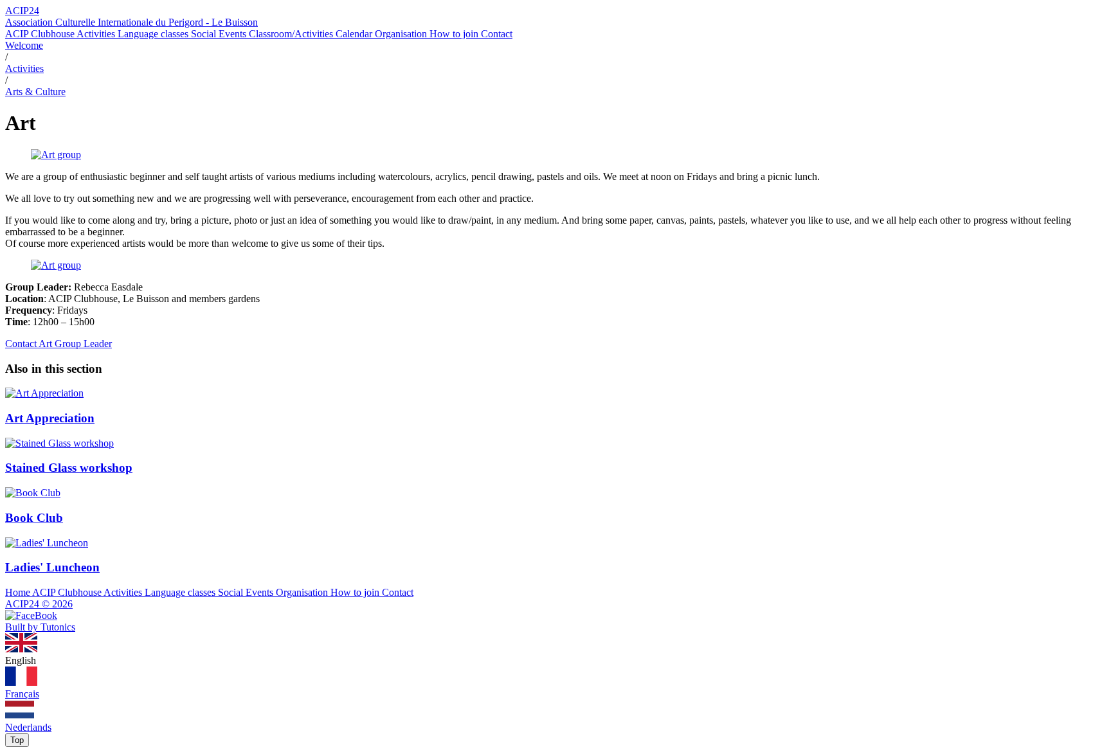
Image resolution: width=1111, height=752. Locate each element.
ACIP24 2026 (39, 603)
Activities (97, 33)
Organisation (402, 33)
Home (18, 592)
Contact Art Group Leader (58, 343)
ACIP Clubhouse (41, 33)
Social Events (220, 33)
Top (17, 740)
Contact (496, 33)
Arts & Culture (35, 91)
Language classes (154, 33)
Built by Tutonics (40, 627)
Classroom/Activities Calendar (312, 33)
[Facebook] (31, 615)
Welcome (24, 45)
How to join (455, 33)
